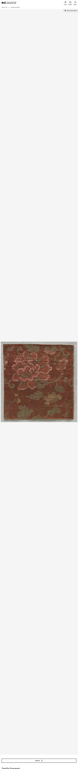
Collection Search (15, 7)
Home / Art (4, 7)
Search (70, 4)
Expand (37, 760)
